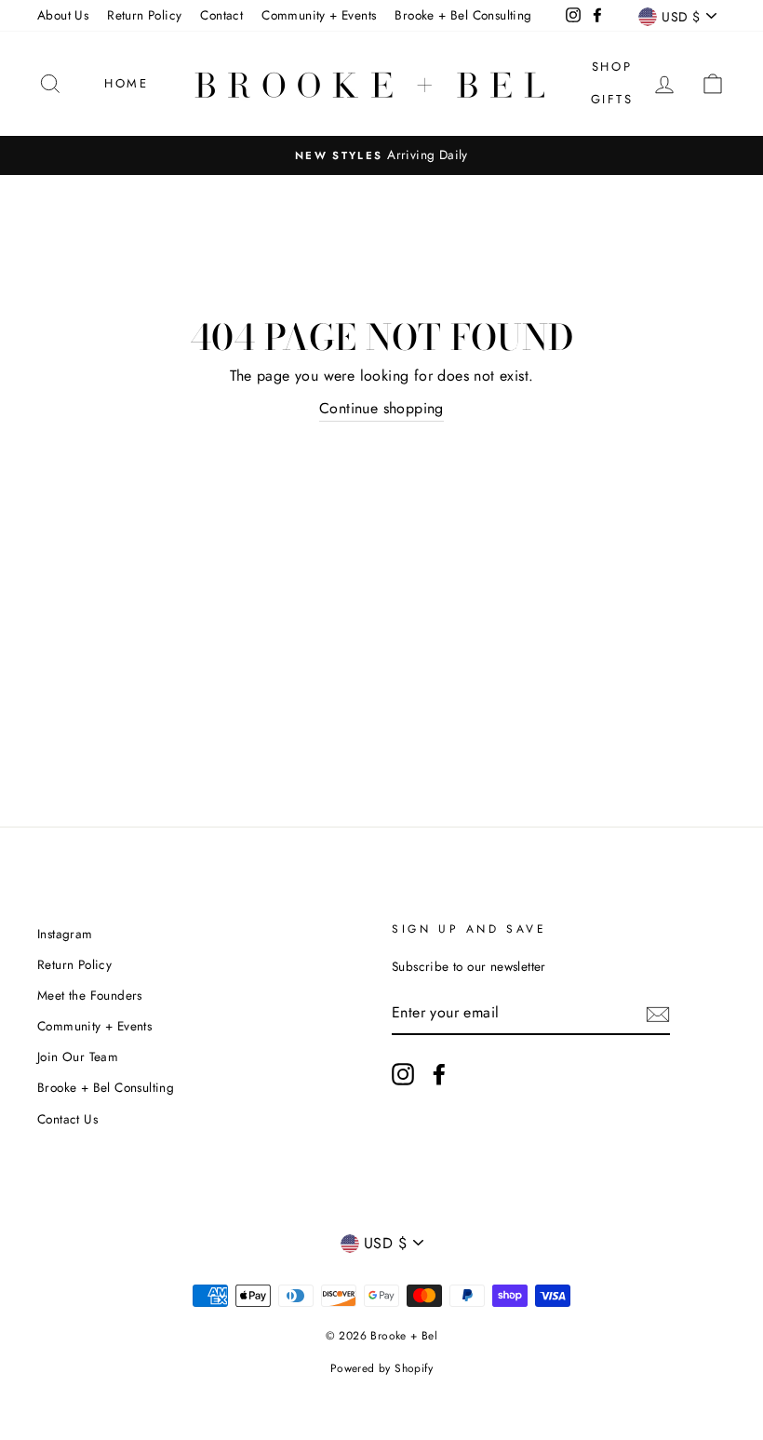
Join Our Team (77, 1056)
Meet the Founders (89, 995)
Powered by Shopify (381, 1368)
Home (126, 83)
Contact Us (67, 1119)
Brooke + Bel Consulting (463, 15)
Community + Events (318, 15)
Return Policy (144, 15)
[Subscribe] (658, 1013)
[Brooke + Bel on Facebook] (439, 1074)
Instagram (65, 933)
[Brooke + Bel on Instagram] (403, 1074)
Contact (221, 15)
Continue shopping (381, 408)
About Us (62, 15)
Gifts (612, 99)
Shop (612, 66)
